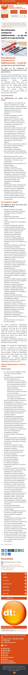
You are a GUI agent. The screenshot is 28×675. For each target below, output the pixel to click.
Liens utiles (5, 655)
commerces (5, 565)
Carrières (5, 577)
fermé (19, 565)
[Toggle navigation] (3, 19)
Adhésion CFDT (6, 648)
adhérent (15, 12)
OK (14, 672)
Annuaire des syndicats (8, 657)
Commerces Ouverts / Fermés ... (13, 562)
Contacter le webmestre (8, 661)
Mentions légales (7, 650)
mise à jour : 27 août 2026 (10, 1)
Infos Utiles (6, 593)
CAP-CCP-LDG (6, 580)
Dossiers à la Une (7, 584)
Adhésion (23, 12)
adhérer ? (4, 12)
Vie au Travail (6, 590)
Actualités (10, 23)
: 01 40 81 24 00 (5, 640)
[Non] (26, 669)
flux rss (20, 3)
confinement (11, 565)
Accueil (4, 23)
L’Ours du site (6, 652)
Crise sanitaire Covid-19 (11, 566)
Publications (6, 587)
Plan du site (5, 654)
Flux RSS (5, 645)
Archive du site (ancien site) (9, 663)
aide (25, 3)
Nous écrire (5, 659)
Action (4, 574)
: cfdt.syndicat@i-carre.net (8, 642)
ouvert (15, 565)
